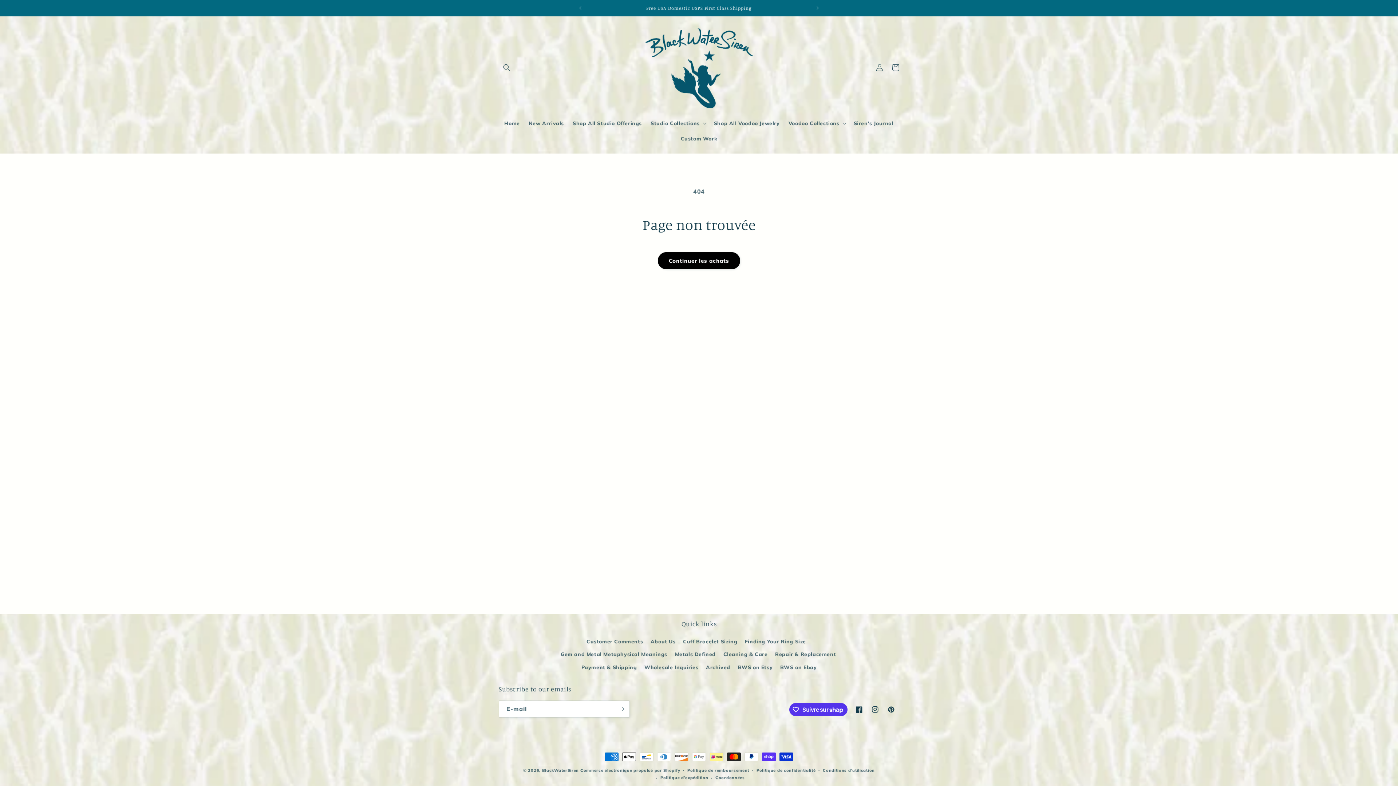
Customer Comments (615, 641)
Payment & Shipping (609, 667)
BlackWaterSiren (560, 770)
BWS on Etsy (755, 667)
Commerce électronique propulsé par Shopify (630, 770)
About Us (663, 641)
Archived (718, 667)
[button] (507, 68)
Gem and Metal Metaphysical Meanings (614, 654)
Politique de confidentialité (786, 770)
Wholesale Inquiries (671, 667)
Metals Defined (695, 654)
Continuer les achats (699, 260)
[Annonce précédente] (580, 8)
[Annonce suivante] (818, 8)
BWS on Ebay (798, 667)
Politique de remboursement (718, 770)
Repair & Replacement (805, 654)
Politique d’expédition (684, 777)
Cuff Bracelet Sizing (710, 641)
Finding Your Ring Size (775, 641)
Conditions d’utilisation (849, 770)
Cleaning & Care (745, 654)
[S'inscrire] (621, 709)
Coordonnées (730, 777)
